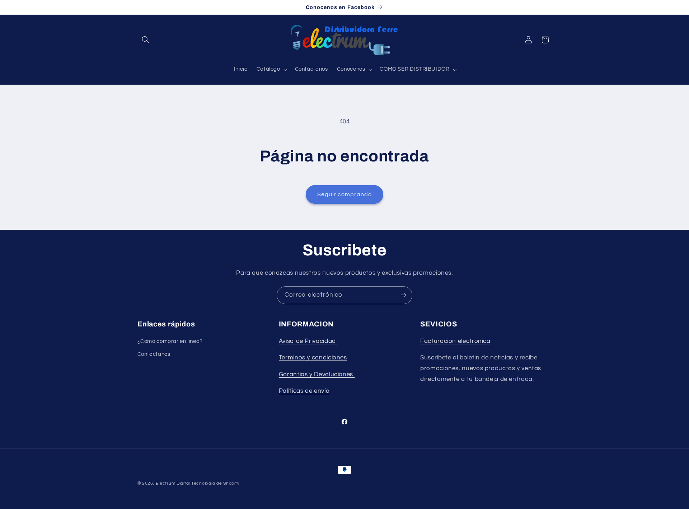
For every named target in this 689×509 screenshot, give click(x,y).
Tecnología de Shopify (215, 483)
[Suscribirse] (403, 295)
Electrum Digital (173, 483)
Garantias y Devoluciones (316, 374)
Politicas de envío (304, 391)
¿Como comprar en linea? (170, 341)
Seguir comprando (344, 194)
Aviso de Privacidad (308, 341)
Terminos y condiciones (313, 358)
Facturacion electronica (455, 341)
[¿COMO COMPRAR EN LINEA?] (354, 374)
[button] (145, 40)
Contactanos (153, 354)
